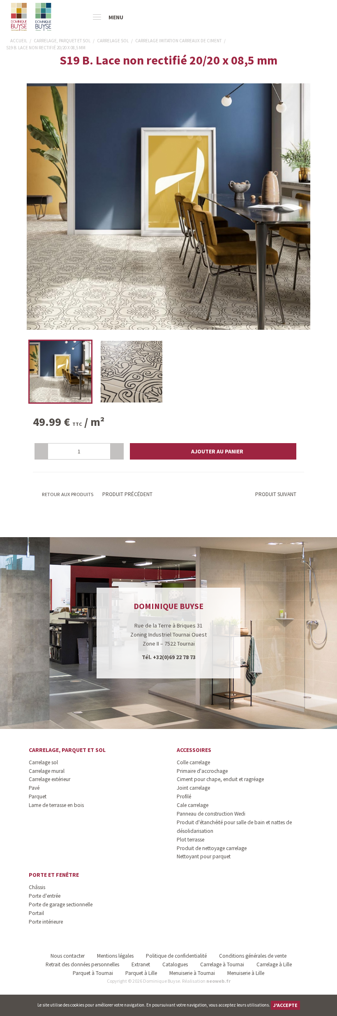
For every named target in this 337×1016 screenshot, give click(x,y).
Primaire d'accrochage (202, 771)
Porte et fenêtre (54, 874)
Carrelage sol (43, 762)
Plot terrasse (190, 839)
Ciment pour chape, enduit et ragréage (220, 779)
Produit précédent (126, 494)
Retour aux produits (67, 494)
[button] (213, 451)
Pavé (34, 787)
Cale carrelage (192, 805)
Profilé (184, 796)
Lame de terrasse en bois (56, 805)
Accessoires (194, 750)
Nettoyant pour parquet (204, 856)
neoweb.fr (218, 981)
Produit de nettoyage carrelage (212, 848)
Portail (36, 913)
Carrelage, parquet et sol (67, 750)
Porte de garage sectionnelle (60, 904)
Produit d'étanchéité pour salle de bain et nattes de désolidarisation (234, 826)
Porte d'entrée (44, 895)
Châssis (37, 887)
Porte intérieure (46, 921)
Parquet (37, 796)
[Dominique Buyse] (31, 17)
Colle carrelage (193, 762)
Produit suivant (275, 494)
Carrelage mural (47, 771)
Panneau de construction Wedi (211, 813)
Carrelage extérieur (49, 779)
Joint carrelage (193, 787)
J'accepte (285, 1005)
